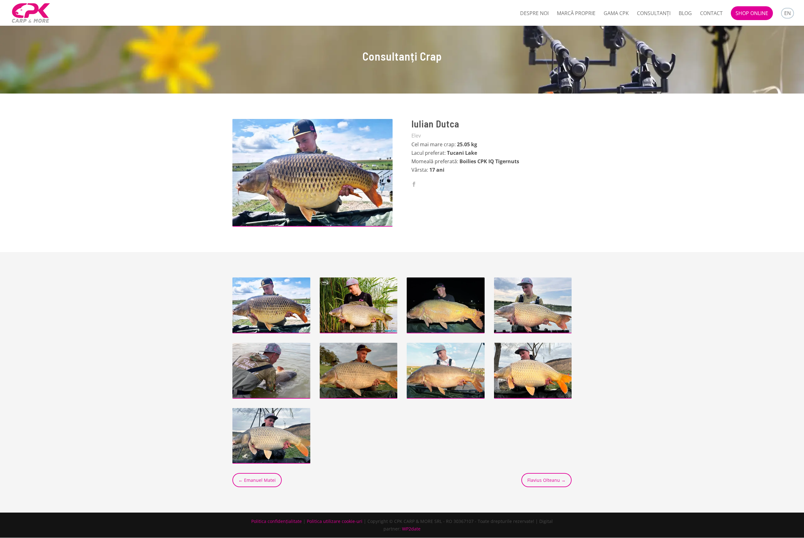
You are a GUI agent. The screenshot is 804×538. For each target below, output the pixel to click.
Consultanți (654, 14)
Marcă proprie (576, 14)
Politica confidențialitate (276, 521)
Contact (711, 14)
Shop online (752, 13)
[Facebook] (413, 184)
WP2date (411, 529)
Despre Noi (534, 14)
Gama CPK (616, 14)
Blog (685, 14)
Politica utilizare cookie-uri (334, 521)
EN (787, 13)
